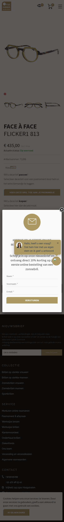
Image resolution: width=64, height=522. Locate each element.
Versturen (32, 300)
